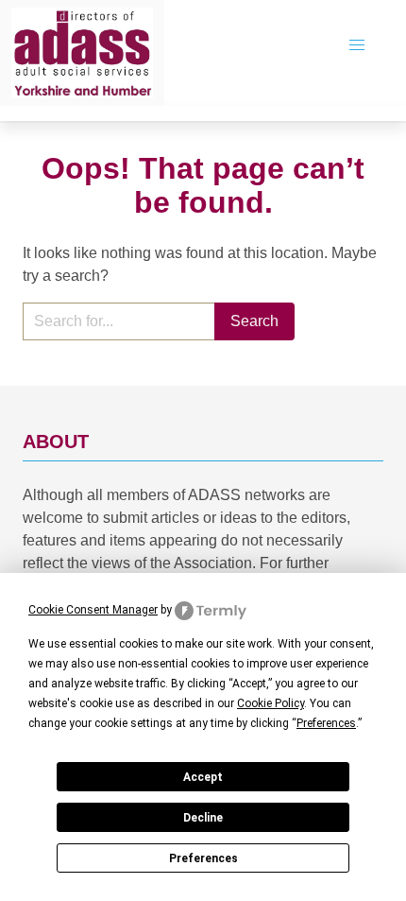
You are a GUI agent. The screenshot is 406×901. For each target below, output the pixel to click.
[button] (357, 45)
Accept (203, 777)
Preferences (203, 858)
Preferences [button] (326, 723)
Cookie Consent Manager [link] (93, 609)
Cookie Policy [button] (270, 703)
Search (254, 321)
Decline (203, 817)
